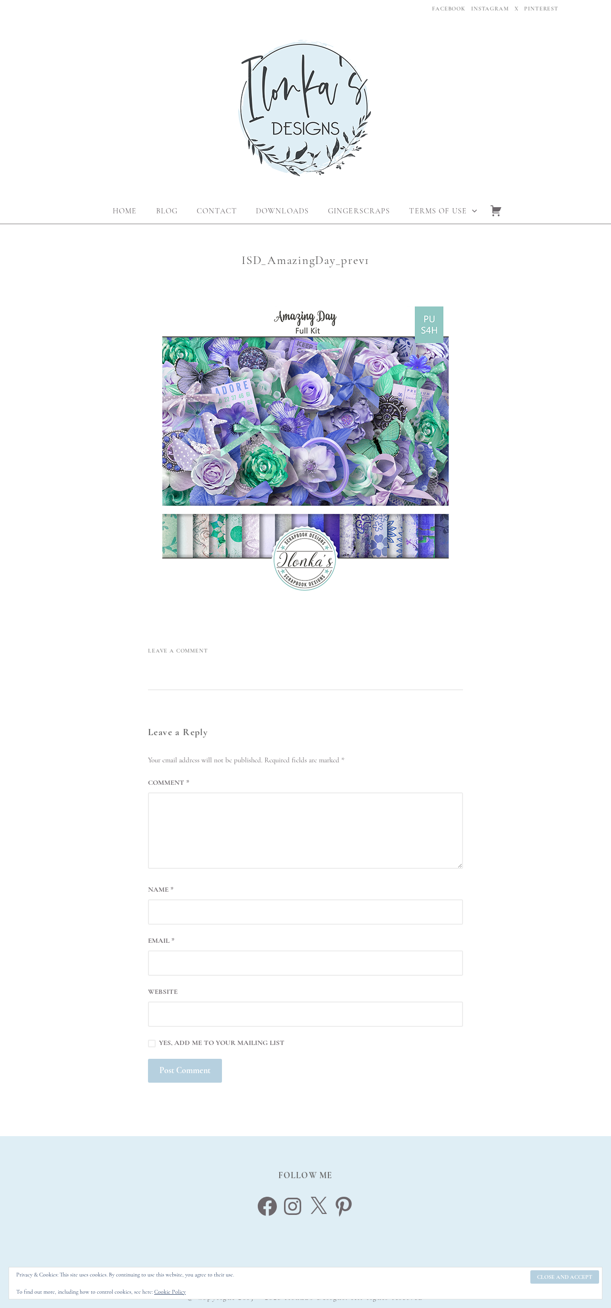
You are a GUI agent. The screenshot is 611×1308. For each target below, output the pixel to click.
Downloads (282, 211)
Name (161, 889)
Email (161, 940)
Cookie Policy (170, 1291)
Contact (217, 211)
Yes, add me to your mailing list (220, 1042)
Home (125, 211)
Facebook (448, 8)
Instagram (490, 8)
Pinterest (541, 8)
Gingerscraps (359, 211)
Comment (169, 782)
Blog (167, 211)
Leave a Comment (178, 650)
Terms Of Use (437, 211)
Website (163, 991)
